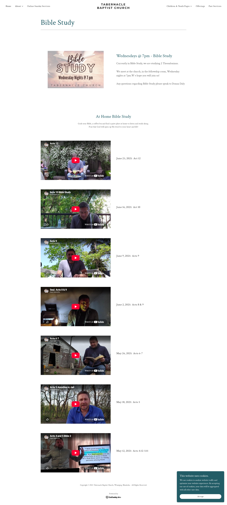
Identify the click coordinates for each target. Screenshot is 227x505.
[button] (19, 6)
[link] (113, 8)
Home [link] (8, 6)
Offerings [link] (200, 6)
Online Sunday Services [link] (38, 6)
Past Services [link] (215, 6)
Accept (200, 496)
